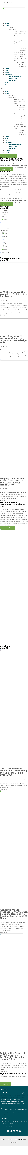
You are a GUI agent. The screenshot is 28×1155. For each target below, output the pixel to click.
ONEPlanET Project (6, 2)
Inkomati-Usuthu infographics (22, 64)
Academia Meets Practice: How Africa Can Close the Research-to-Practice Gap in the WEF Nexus (14, 914)
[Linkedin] (17, 1131)
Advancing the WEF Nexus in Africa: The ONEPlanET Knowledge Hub (13, 339)
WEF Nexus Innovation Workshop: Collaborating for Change (14, 294)
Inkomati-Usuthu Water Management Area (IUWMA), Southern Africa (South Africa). (21, 56)
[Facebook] (8, 1131)
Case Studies (13, 29)
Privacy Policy (14, 1142)
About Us (12, 27)
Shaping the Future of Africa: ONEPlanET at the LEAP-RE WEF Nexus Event (12, 481)
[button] (14, 88)
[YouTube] (20, 1131)
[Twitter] (11, 1131)
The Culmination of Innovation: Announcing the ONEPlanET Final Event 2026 (13, 771)
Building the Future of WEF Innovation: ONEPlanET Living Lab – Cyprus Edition (13, 1056)
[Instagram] (14, 1131)
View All (4, 208)
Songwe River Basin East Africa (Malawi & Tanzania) (20, 44)
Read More (3, 316)
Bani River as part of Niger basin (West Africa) (20, 34)
